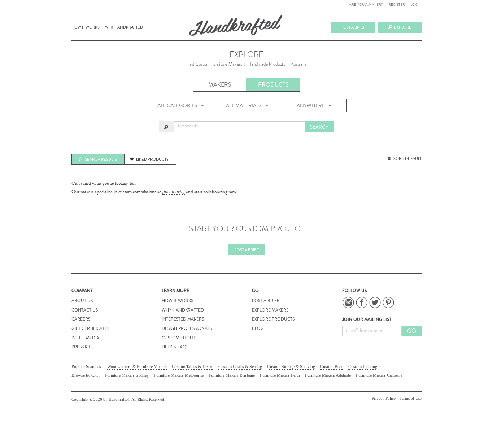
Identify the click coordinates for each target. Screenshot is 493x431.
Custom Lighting (362, 366)
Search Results (101, 159)
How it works (85, 27)
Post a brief (353, 27)
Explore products (273, 319)
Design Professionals (187, 328)
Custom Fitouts (179, 338)
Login (416, 4)
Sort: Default (407, 158)
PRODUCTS (273, 84)
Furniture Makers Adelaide (328, 375)
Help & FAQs (175, 347)
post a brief (173, 191)
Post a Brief (246, 250)
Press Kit (81, 347)
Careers (80, 319)
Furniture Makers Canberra (379, 375)
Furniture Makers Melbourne (179, 375)
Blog (258, 328)
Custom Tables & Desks (192, 366)
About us (82, 300)
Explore (402, 27)
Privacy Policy (384, 398)
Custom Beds (331, 366)
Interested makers (183, 319)
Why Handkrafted (124, 27)
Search (319, 126)
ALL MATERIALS (243, 105)
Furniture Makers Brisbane (232, 375)
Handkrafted (236, 27)
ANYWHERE (310, 105)
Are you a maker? (366, 4)
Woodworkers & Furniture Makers (137, 366)
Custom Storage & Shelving (291, 366)
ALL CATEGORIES (177, 105)
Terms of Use (411, 398)
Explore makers (270, 310)
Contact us (84, 310)
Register (396, 4)
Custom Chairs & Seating (240, 366)
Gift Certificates (90, 328)
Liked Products (152, 159)
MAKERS (219, 84)
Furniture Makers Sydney (127, 375)
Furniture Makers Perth (280, 375)
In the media (85, 338)
